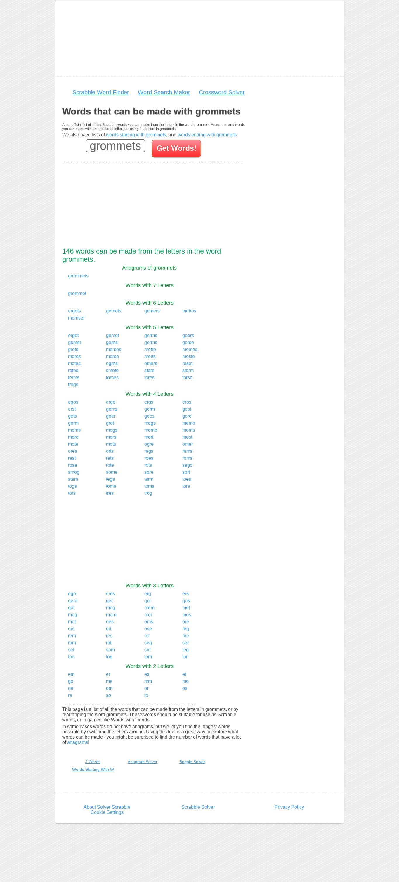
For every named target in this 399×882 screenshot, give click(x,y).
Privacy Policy (289, 807)
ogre (149, 444)
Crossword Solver (222, 92)
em (71, 674)
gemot (112, 335)
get (109, 600)
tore (186, 486)
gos (186, 600)
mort (148, 437)
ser (185, 642)
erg (147, 593)
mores (74, 356)
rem (72, 635)
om (109, 688)
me (109, 681)
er (108, 674)
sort (186, 472)
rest (72, 458)
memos (113, 349)
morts (150, 356)
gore (187, 416)
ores (72, 451)
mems (74, 430)
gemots (113, 310)
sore (148, 472)
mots (111, 444)
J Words (92, 761)
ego (72, 593)
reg (185, 628)
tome (111, 486)
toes (186, 479)
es (146, 674)
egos (73, 402)
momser (76, 317)
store (149, 370)
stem (73, 479)
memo (188, 423)
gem (72, 600)
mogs (111, 430)
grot (110, 423)
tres (110, 493)
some (111, 472)
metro (150, 349)
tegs (110, 479)
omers (150, 363)
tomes (112, 377)
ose (148, 628)
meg (110, 607)
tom (148, 656)
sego (187, 465)
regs (148, 451)
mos (186, 614)
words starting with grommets (136, 134)
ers (185, 593)
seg (148, 642)
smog (73, 472)
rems (187, 451)
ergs (148, 402)
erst (72, 409)
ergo (110, 402)
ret (147, 635)
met (186, 607)
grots (73, 349)
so (108, 695)
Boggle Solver (192, 761)
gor (147, 600)
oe (70, 688)
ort (108, 628)
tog (109, 656)
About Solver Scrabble (107, 807)
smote (112, 370)
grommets (78, 275)
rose (72, 465)
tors (72, 493)
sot (147, 649)
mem (149, 607)
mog (72, 614)
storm (188, 370)
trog (148, 493)
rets (110, 458)
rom (72, 642)
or (146, 688)
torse (187, 377)
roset (187, 363)
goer (110, 416)
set (71, 649)
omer (187, 444)
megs (150, 423)
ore (185, 621)
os (184, 688)
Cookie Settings (107, 812)
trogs (73, 384)
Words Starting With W (93, 769)
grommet (77, 293)
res (109, 635)
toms (149, 486)
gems (111, 409)
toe (71, 656)
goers (188, 335)
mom (111, 614)
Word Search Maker (164, 92)
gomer (74, 342)
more (73, 437)
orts (110, 451)
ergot (73, 335)
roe (185, 635)
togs (72, 486)
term (148, 479)
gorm (73, 423)
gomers (152, 310)
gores (112, 342)
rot (108, 642)
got (71, 607)
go (70, 681)
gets (72, 416)
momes (189, 349)
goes (149, 416)
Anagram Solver (142, 761)
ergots (74, 310)
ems (110, 593)
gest (186, 409)
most (187, 437)
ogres (112, 363)
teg (185, 649)
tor (185, 656)
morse (112, 356)
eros (186, 402)
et (184, 674)
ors (71, 628)
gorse (188, 342)
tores (149, 377)
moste (188, 356)
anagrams (77, 742)
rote (110, 465)
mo (185, 681)
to (146, 695)
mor (148, 614)
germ (149, 409)
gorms (150, 342)
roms (187, 458)
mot (72, 621)
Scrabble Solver (198, 807)
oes (110, 621)
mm (148, 681)
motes (74, 363)
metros (189, 310)
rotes (73, 370)
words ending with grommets (207, 134)
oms (148, 621)
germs (150, 335)
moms (188, 430)
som (110, 649)
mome (150, 430)
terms (73, 377)
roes (148, 458)
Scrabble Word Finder (100, 92)
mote (73, 444)
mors (111, 437)
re (70, 695)
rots (148, 465)
